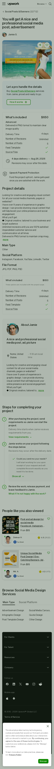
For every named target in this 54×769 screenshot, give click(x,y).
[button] (24, 76)
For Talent (9, 647)
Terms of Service (12, 717)
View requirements (19, 437)
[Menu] (4, 4)
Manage (43, 761)
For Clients (9, 637)
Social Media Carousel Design (40, 610)
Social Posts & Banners (23, 91)
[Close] (48, 726)
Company (8, 667)
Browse (40, 4)
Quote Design (36, 615)
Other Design (35, 619)
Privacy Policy (15, 755)
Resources (9, 657)
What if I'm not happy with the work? (27, 493)
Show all (16, 476)
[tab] (9, 602)
